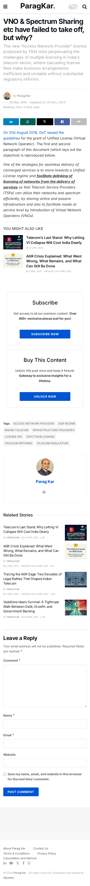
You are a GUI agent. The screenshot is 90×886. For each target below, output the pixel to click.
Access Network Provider (33, 423)
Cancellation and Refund (19, 858)
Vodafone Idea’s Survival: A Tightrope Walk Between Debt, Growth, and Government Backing (31, 606)
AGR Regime (66, 423)
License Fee (13, 436)
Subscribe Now (45, 334)
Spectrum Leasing (40, 436)
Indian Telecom (17, 430)
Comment (12, 660)
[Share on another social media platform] (79, 121)
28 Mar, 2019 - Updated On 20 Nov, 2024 (37, 102)
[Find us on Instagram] (29, 863)
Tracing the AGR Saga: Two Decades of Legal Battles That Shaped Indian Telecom (32, 578)
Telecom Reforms (18, 443)
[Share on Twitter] (45, 121)
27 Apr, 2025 (35, 248)
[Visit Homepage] (38, 6)
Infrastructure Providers (54, 430)
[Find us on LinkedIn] (4, 863)
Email (8, 735)
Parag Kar (24, 95)
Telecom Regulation (52, 443)
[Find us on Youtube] (11, 863)
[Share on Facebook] (62, 121)
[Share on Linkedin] (11, 121)
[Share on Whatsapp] (28, 121)
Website (9, 754)
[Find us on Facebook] (23, 863)
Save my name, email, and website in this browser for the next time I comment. (45, 776)
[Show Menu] (5, 6)
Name (9, 715)
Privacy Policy (47, 853)
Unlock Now (45, 396)
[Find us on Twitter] (17, 863)
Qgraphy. (8, 877)
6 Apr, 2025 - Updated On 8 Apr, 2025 (49, 271)
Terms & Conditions (16, 853)
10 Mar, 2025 (31, 617)
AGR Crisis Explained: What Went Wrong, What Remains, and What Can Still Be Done (54, 261)
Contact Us (40, 848)
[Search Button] (84, 6)
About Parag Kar (14, 848)
